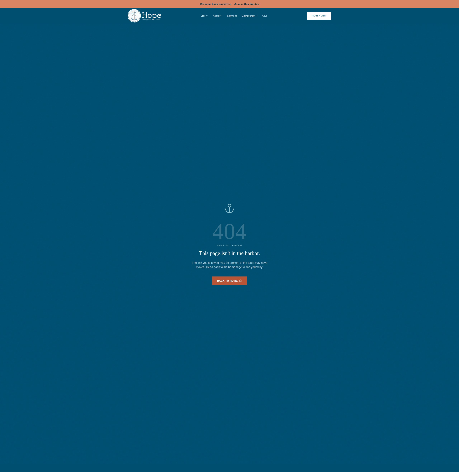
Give (265, 15)
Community (248, 15)
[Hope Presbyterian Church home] (144, 16)
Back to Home (227, 280)
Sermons (232, 15)
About (216, 15)
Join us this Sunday (246, 4)
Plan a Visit (319, 16)
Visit (203, 15)
